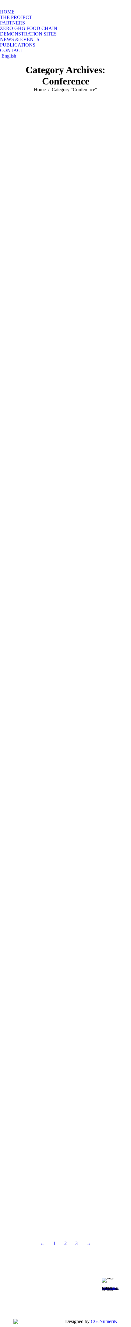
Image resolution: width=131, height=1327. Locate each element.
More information (110, 1288)
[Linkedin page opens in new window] (47, 1302)
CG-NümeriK (104, 1321)
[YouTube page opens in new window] (47, 1293)
